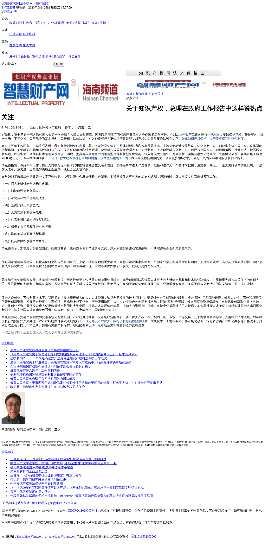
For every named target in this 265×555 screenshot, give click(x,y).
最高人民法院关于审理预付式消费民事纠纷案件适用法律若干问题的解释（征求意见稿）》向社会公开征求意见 (86, 382)
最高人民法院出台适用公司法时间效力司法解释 (42, 378)
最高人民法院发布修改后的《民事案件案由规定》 (44, 350)
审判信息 (8, 343)
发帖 (12, 56)
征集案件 (74, 56)
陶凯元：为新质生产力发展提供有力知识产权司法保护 (47, 386)
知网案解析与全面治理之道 (29, 471)
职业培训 (29, 34)
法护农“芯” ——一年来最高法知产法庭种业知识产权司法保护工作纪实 (58, 358)
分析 (54, 22)
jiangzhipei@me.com (30, 536)
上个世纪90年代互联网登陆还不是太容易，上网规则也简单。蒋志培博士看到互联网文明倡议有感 (77, 487)
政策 (12, 22)
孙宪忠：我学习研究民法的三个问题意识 (38, 479)
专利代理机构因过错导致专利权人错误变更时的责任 (46, 374)
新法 (48, 56)
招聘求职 (15, 34)
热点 (29, 22)
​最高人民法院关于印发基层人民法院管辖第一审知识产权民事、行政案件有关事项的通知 (70, 362)
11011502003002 (145, 536)
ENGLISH (8, 7)
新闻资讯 (142, 94)
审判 (21, 22)
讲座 (61, 22)
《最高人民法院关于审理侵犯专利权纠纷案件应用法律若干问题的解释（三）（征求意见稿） (74, 354)
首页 (129, 94)
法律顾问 (70, 503)
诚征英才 (23, 503)
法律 (103, 22)
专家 (69, 22)
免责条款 (56, 503)
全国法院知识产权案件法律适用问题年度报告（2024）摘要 (50, 366)
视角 (37, 22)
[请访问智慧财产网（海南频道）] (194, 88)
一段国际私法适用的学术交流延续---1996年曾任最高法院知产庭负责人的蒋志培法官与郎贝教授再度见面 (81, 495)
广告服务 (9, 503)
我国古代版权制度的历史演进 (30, 491)
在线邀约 (15, 45)
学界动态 (8, 452)
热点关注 (157, 94)
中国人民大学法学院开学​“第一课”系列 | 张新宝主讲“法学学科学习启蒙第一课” (63, 463)
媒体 (94, 22)
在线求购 (29, 45)
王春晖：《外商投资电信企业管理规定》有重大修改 (46, 475)
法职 (86, 22)
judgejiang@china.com (62, 536)
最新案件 (60, 56)
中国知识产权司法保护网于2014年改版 (36, 483)
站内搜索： (9, 64)
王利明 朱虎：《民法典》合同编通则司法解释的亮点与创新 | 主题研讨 (58, 459)
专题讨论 (24, 56)
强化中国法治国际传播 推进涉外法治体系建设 (41, 467)
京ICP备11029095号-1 (82, 510)
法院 (78, 22)
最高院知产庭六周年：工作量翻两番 (35, 370)
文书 (46, 22)
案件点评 (38, 56)
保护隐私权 (40, 503)
